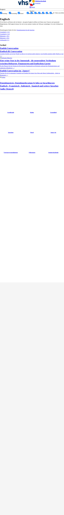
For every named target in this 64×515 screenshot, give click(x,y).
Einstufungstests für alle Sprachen (25, 30)
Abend (21, 13)
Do (41, 13)
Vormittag (4, 13)
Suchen (32, 11)
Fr (44, 13)
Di (33, 13)
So (52, 13)
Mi (37, 13)
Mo (30, 13)
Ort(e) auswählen (59, 13)
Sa (48, 13)
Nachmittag (14, 13)
